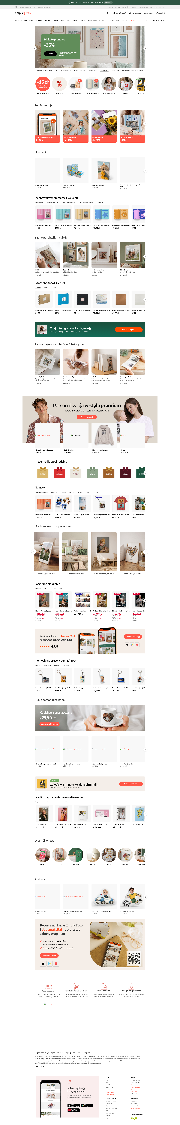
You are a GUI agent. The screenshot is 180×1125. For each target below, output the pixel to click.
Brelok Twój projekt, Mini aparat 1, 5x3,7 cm (50, 688)
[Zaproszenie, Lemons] (140, 813)
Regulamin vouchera (111, 1108)
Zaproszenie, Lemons (139, 824)
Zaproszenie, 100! (80, 824)
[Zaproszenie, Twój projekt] (63, 813)
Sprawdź (108, 2)
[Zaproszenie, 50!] (121, 813)
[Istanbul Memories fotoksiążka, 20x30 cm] (44, 214)
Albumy (56, 20)
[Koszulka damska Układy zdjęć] (121, 503)
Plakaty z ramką (58, 588)
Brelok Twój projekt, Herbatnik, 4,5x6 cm (68, 688)
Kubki (62, 20)
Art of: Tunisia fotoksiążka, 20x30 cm (144, 225)
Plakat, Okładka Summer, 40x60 (65, 611)
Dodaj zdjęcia (160, 20)
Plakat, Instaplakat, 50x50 (83, 611)
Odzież (104, 20)
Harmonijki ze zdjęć (53, 202)
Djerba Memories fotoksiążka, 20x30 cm (68, 225)
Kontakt (162, 7)
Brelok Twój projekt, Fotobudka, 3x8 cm (106, 688)
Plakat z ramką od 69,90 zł (132, 573)
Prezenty (111, 20)
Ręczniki (100, 202)
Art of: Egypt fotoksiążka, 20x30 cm (124, 225)
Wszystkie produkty (21, 20)
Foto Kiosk (153, 7)
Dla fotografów (110, 1094)
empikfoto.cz (109, 1085)
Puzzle (54, 287)
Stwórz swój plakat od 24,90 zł (46, 573)
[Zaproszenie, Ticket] (102, 813)
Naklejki (56, 665)
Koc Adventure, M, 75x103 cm (141, 514)
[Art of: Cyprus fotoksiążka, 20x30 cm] (102, 214)
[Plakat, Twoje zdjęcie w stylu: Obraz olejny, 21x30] (44, 600)
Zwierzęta (54, 492)
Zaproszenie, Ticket (100, 824)
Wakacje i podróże (41, 492)
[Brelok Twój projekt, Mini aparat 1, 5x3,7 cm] (44, 676)
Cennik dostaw (110, 1103)
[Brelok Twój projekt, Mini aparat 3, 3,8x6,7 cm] (83, 676)
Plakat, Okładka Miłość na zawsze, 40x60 (126, 611)
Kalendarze (48, 20)
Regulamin (109, 1106)
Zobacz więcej (39, 1066)
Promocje (132, 20)
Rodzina (72, 492)
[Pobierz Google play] (127, 644)
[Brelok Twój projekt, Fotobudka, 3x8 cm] (102, 676)
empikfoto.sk (109, 1087)
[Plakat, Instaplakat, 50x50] (83, 600)
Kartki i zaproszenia (94, 20)
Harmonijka (82, 20)
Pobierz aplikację (114, 7)
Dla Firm (133, 7)
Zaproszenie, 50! (118, 824)
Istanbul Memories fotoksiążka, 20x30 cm (49, 225)
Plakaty (68, 20)
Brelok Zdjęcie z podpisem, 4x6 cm (104, 514)
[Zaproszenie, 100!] (82, 813)
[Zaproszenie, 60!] (44, 813)
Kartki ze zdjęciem (53, 802)
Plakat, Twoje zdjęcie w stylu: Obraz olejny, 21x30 (52, 611)
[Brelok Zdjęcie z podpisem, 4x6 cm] (102, 503)
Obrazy (75, 20)
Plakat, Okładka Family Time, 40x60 (105, 611)
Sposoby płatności (111, 1101)
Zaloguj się (149, 13)
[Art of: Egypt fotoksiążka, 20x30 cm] (121, 214)
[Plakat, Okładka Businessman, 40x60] (140, 600)
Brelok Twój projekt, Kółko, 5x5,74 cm (144, 688)
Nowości (124, 20)
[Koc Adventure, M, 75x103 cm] (140, 503)
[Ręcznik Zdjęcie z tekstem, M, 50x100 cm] (83, 503)
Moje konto (134, 1101)
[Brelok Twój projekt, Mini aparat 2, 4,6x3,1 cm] (121, 676)
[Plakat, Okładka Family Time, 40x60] (102, 600)
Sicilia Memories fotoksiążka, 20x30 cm (48, 514)
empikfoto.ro (109, 1089)
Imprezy (81, 492)
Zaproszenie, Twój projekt (63, 824)
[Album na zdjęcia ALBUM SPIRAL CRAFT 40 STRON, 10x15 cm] (44, 299)
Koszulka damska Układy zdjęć (123, 514)
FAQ (107, 1118)
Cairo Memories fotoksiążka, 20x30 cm (87, 225)
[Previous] (33, 551)
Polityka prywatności (111, 1110)
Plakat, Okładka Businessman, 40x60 (144, 611)
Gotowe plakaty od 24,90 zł (75, 573)
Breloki (37, 665)
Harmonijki (47, 665)
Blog (107, 1082)
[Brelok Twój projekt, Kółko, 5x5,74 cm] (140, 676)
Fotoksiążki (39, 20)
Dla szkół (125, 7)
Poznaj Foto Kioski (131, 784)
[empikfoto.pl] (26, 13)
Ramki (46, 287)
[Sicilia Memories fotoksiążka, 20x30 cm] (44, 503)
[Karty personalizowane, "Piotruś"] (63, 503)
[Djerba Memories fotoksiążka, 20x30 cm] (63, 214)
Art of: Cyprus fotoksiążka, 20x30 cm (105, 225)
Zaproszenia (39, 802)
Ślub (117, 20)
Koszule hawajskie (69, 202)
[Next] (145, 551)
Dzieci (64, 492)
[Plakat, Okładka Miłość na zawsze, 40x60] (121, 600)
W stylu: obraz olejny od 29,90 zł (104, 573)
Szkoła (96, 492)
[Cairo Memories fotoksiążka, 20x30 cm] (83, 214)
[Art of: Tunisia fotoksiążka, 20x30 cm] (140, 214)
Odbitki (31, 20)
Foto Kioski (134, 1093)
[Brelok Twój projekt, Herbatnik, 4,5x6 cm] (63, 676)
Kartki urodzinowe (69, 802)
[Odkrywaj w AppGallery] (137, 644)
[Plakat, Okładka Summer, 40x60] (63, 600)
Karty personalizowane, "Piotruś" (66, 514)
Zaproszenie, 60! (41, 824)
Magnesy (66, 665)
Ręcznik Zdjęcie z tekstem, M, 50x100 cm (87, 514)
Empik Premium (143, 7)
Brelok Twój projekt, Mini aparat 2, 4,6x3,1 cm (127, 688)
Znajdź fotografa (128, 330)
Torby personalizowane (86, 202)
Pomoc (108, 1115)
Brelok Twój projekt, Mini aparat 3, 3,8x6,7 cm (89, 688)
